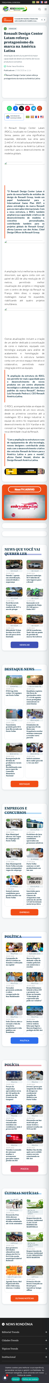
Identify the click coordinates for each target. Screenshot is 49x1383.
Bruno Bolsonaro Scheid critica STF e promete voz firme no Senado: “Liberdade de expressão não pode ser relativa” (34, 994)
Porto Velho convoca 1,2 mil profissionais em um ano (34, 866)
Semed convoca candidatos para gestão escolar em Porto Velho (13, 894)
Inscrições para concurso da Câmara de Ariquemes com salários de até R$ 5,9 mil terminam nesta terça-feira (34, 897)
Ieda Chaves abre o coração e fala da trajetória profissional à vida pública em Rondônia (14, 1026)
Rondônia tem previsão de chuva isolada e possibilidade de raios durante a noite (27, 20)
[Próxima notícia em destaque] (44, 20)
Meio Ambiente (35, 686)
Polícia (14, 1082)
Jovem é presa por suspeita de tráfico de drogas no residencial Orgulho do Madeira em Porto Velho (34, 1093)
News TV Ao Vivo (14, 1277)
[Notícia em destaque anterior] (42, 20)
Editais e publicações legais (33, 1212)
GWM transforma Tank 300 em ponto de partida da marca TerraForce (35, 633)
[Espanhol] (32, 116)
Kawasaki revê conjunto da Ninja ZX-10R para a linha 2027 (34, 606)
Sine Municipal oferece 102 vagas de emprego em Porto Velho (13, 837)
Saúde (14, 720)
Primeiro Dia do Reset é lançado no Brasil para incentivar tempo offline (34, 1285)
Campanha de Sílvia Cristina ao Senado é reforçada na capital (14, 961)
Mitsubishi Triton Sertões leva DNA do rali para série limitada (13, 633)
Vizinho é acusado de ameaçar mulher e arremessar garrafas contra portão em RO (13, 1155)
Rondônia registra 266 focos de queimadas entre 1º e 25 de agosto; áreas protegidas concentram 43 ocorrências (34, 697)
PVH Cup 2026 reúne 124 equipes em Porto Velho (14, 693)
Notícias (14, 1243)
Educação (35, 720)
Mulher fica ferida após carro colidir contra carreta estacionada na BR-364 (34, 1154)
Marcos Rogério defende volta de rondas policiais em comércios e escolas (34, 962)
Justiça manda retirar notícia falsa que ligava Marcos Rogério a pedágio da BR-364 (34, 1025)
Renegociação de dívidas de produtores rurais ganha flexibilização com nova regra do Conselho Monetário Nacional (14, 767)
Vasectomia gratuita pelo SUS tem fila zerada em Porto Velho (14, 728)
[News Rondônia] (14, 9)
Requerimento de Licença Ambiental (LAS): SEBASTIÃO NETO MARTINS (35, 1254)
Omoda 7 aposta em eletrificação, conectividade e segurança (13, 578)
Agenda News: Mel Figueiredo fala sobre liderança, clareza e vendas (14, 1284)
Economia (14, 754)
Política (14, 954)
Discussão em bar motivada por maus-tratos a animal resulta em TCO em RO (34, 1124)
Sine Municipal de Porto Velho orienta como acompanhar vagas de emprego (14, 866)
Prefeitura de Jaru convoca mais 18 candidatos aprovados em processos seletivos (35, 838)
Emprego (14, 830)
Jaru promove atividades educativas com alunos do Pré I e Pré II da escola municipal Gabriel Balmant (14, 1254)
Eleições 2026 (34, 954)
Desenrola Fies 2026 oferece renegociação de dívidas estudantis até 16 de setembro (14, 1219)
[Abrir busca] (39, 9)
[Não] (46, 1373)
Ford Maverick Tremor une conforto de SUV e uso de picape (13, 606)
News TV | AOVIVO (24, 489)
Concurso (34, 830)
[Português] (28, 116)
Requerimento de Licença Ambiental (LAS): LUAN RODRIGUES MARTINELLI (35, 1222)
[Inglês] (42, 116)
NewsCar (12, 29)
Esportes (14, 686)
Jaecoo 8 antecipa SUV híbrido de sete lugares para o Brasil (34, 578)
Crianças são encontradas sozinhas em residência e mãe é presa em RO (14, 1124)
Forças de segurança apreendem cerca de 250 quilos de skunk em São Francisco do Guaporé (13, 1093)
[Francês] (37, 116)
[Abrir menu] (45, 9)
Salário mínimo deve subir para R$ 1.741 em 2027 (35, 760)
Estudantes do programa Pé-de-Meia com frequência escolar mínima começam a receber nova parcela (35, 731)
